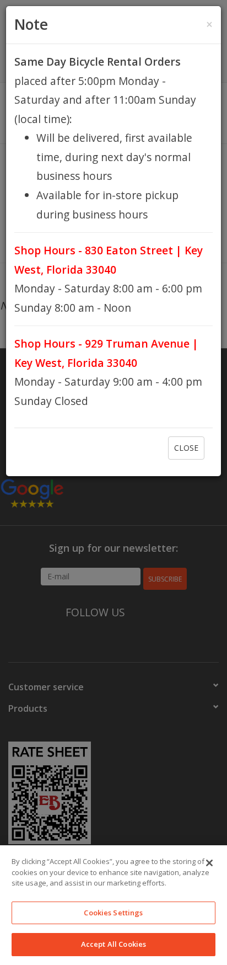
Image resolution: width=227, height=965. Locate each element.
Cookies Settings (113, 913)
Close (186, 447)
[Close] (209, 863)
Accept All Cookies (113, 944)
